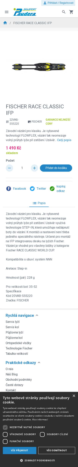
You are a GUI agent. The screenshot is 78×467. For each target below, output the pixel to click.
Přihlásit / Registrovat (58, 3)
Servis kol (12, 327)
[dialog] (39, 429)
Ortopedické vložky (18, 343)
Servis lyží (13, 322)
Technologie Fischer (19, 348)
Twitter (41, 188)
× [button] (73, 396)
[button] (39, 460)
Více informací (40, 419)
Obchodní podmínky (19, 379)
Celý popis (64, 140)
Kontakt (11, 390)
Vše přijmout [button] (19, 450)
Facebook (19, 188)
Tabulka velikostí (17, 353)
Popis (39, 203)
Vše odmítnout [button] (57, 450)
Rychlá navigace (20, 315)
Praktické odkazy (21, 362)
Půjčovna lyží (14, 332)
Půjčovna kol (14, 338)
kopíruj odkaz (61, 189)
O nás (9, 369)
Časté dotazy (14, 385)
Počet (10, 160)
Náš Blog (12, 374)
